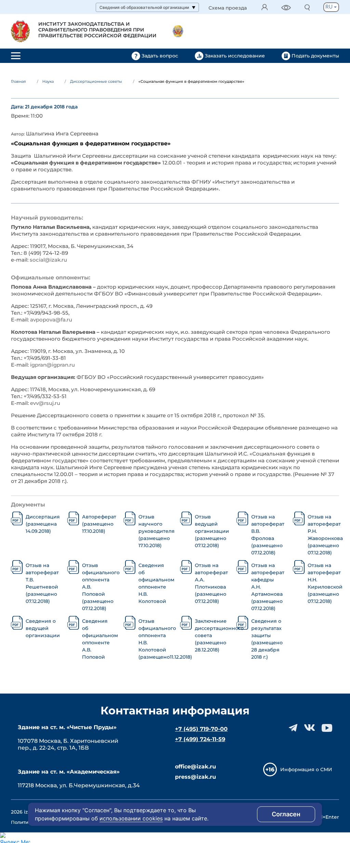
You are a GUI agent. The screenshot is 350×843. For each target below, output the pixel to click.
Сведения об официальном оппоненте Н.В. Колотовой (154, 583)
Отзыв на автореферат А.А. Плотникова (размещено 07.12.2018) (210, 583)
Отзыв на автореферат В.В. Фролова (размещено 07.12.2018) (267, 535)
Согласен (286, 814)
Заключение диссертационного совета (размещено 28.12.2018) (210, 635)
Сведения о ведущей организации (41, 628)
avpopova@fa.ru (51, 319)
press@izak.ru (195, 777)
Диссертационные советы (96, 81)
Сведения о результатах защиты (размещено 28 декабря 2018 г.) (267, 639)
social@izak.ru (48, 259)
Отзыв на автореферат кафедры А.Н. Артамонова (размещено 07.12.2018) (267, 586)
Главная (18, 81)
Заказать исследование (234, 56)
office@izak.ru (195, 766)
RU (329, 6)
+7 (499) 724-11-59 (200, 739)
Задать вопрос (159, 56)
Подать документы (314, 56)
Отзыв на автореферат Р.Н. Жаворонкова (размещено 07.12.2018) (323, 535)
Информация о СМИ (306, 769)
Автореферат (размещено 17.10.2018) (97, 524)
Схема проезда (227, 8)
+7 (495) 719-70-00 (201, 729)
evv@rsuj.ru (45, 403)
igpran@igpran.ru (52, 364)
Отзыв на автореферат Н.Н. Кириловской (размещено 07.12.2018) (323, 583)
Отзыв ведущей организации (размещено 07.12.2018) (210, 531)
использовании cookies (131, 818)
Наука (48, 81)
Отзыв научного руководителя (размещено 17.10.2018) (154, 531)
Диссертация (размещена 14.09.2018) (41, 524)
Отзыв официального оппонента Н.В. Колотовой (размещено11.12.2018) (154, 639)
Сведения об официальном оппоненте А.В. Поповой (97, 639)
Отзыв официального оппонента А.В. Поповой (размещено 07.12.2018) (97, 586)
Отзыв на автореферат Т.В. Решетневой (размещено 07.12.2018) (41, 583)
